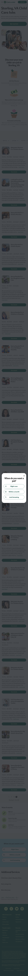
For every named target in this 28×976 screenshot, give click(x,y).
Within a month (14, 492)
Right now (14, 486)
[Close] (24, 476)
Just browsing (14, 497)
